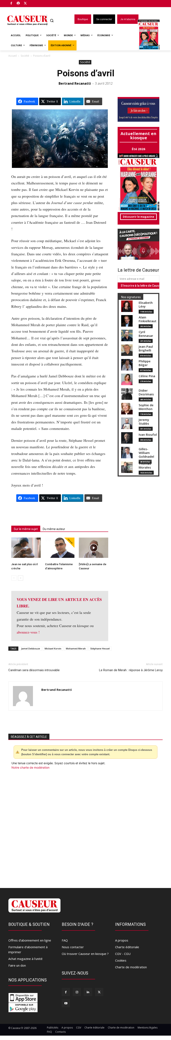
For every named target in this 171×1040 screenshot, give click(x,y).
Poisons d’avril (85, 73)
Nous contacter (73, 947)
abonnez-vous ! (28, 632)
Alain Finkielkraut (147, 319)
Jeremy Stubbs (144, 421)
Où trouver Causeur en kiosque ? (85, 954)
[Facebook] (11, 4)
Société (25, 55)
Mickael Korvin (53, 648)
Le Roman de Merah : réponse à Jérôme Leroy (131, 670)
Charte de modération (131, 967)
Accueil (12, 55)
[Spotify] (18, 4)
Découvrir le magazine (138, 216)
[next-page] (20, 578)
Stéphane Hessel (100, 648)
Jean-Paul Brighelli (146, 348)
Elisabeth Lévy (146, 304)
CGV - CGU (123, 954)
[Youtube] (66, 1003)
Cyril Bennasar (146, 334)
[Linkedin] (88, 992)
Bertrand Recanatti (75, 83)
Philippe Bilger (145, 363)
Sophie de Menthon (146, 407)
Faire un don (17, 965)
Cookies (120, 960)
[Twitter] (25, 4)
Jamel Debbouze (30, 648)
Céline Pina (147, 376)
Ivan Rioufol (148, 435)
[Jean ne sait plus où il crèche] (26, 548)
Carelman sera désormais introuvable (34, 670)
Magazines (151, 35)
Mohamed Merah (76, 648)
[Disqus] (85, 826)
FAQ (65, 940)
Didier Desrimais (146, 392)
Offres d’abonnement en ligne (29, 940)
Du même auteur (54, 529)
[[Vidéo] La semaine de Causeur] (93, 548)
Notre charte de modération (30, 767)
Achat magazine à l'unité (25, 959)
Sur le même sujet (26, 529)
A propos (121, 940)
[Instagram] (77, 992)
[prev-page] (13, 578)
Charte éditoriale (127, 947)
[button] (52, 21)
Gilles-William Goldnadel (146, 453)
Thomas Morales (145, 465)
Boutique (36, 3)
